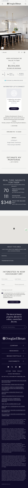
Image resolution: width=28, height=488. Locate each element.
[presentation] (14, 28)
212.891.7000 (19, 428)
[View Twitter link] (12, 367)
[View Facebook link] (8, 367)
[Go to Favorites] (25, 0)
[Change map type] (26, 229)
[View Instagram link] (16, 367)
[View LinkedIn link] (20, 367)
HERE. (5, 466)
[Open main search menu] (25, 4)
